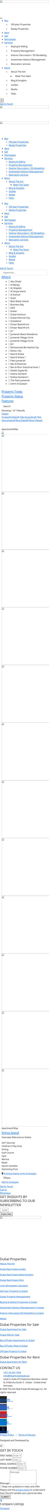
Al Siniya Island (18, 291)
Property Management (22, 50)
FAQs (13, 93)
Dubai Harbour (18, 314)
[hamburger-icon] (1, 18)
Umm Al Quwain (18, 383)
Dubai (13, 311)
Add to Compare (10, 1182)
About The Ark (18, 71)
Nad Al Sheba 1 (18, 357)
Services (8, 42)
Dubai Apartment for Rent (13, 1361)
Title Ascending (27, 417)
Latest (6, 417)
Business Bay (17, 304)
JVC (12, 344)
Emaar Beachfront (19, 324)
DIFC (12, 307)
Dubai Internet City (20, 317)
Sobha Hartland (18, 373)
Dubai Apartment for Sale (13, 1329)
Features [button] (7, 401)
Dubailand (15, 321)
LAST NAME (6, 1459)
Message (4, 1483)
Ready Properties (20, 28)
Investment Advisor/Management (28, 59)
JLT (11, 330)
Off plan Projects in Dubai (13, 1351)
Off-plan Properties (21, 24)
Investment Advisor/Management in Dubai (22, 1307)
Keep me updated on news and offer (21, 1486)
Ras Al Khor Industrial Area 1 (25, 367)
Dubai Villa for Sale (9, 1334)
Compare (5, 1508)
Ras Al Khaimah (18, 363)
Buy (6, 20)
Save (8, 1177)
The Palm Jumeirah (20, 380)
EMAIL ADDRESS (8, 1463)
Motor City (15, 350)
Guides (14, 84)
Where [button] (6, 277)
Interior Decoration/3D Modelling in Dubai (22, 1313)
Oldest (14, 417)
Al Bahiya (15, 284)
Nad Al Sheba (17, 354)
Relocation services (21, 64)
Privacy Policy (7, 1434)
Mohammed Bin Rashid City (24, 347)
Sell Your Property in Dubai (14, 1291)
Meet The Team (23, 76)
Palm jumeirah (17, 360)
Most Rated (21, 420)
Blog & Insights (19, 80)
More (7, 67)
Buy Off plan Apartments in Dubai (17, 1340)
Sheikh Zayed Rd (18, 370)
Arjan (13, 297)
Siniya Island (10, 1133)
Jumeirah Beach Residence (24, 334)
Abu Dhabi (15, 281)
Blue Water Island (19, 301)
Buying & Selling (19, 46)
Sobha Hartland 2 (19, 377)
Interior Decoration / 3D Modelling (29, 55)
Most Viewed (35, 420)
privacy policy (22, 1489)
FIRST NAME (6, 1455)
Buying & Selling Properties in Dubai (18, 1302)
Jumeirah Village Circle (21, 337)
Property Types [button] (12, 391)
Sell (6, 36)
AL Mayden (16, 288)
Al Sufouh (15, 294)
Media (14, 89)
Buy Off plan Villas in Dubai (14, 1345)
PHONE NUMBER (8, 1467)
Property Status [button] (12, 396)
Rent (6, 32)
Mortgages (10, 39)
